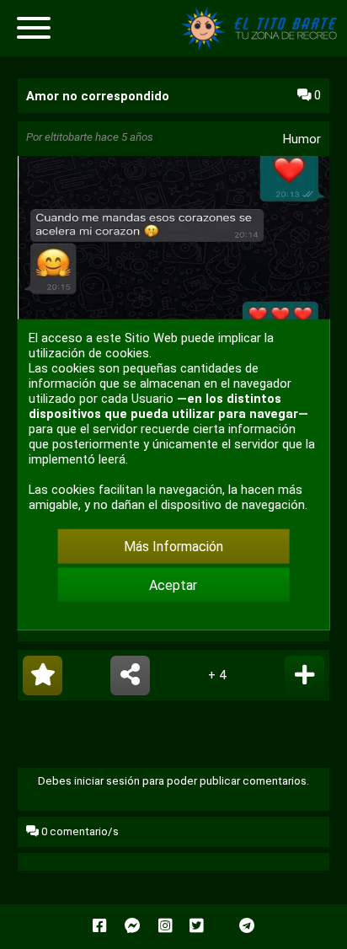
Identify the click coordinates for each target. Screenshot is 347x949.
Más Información (173, 547)
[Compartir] (130, 675)
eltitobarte (69, 137)
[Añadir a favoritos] (42, 675)
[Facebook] (99, 926)
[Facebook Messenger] (133, 926)
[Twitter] (196, 926)
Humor (302, 139)
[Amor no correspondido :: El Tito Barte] (263, 46)
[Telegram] (246, 926)
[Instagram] (165, 926)
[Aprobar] (304, 675)
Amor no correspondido (97, 96)
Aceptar (173, 584)
